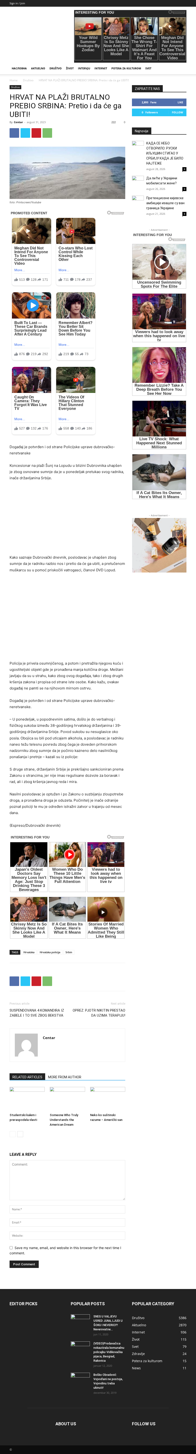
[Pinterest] (36, 133)
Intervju (84, 68)
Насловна (19, 68)
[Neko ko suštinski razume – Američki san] (107, 1099)
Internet (100, 68)
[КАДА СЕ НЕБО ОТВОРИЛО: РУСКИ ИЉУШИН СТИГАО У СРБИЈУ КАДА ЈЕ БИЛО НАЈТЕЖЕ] (138, 147)
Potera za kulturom (126, 68)
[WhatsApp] (47, 133)
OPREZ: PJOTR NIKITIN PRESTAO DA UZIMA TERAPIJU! (99, 1013)
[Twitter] (25, 133)
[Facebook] (14, 133)
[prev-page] (13, 1134)
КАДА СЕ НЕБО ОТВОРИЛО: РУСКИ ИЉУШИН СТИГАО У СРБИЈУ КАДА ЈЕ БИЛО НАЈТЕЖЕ (164, 153)
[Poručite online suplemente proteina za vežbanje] (159, 545)
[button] (180, 68)
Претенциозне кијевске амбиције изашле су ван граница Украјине (165, 203)
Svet (148, 68)
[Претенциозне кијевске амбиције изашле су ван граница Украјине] (138, 202)
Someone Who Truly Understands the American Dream (64, 1119)
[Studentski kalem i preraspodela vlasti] (27, 1099)
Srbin (68, 952)
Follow (177, 112)
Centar (18, 122)
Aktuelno (38, 68)
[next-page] (20, 1134)
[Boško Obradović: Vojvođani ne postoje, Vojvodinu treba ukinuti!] (80, 1379)
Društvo (55, 68)
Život (70, 68)
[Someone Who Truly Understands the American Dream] (67, 1099)
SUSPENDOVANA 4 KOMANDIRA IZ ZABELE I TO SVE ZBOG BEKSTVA (37, 1013)
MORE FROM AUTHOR (64, 1077)
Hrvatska (28, 952)
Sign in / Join (17, 3)
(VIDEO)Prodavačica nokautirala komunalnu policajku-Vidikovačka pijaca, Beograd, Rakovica (108, 1352)
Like (180, 102)
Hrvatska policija (50, 952)
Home (14, 80)
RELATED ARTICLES (27, 1077)
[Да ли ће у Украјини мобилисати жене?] (138, 182)
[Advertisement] (67, 520)
